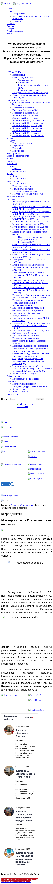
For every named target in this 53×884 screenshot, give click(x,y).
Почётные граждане (22, 186)
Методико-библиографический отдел (30, 92)
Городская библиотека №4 (25, 113)
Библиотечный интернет (24, 384)
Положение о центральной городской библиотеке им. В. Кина (30, 331)
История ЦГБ (18, 75)
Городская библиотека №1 (25, 108)
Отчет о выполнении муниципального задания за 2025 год (31, 255)
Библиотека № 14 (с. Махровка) (27, 128)
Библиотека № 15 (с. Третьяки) (27, 130)
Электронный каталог (17, 391)
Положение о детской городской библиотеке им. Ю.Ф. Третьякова (28, 309)
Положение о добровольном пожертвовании (26, 314)
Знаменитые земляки (22, 189)
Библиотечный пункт (28, 90)
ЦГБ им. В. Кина (15, 72)
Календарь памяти (15, 196)
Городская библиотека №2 (25, 110)
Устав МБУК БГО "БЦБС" (25, 373)
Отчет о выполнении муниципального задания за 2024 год (31, 250)
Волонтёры (17, 18)
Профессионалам (15, 31)
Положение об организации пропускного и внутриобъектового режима (29, 340)
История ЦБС (19, 13)
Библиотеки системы (17, 100)
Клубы (10, 173)
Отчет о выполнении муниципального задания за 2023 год (31, 245)
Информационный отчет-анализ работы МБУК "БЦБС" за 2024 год (31, 212)
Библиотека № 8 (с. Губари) (25, 118)
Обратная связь (14, 376)
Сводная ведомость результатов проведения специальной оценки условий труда (28, 361)
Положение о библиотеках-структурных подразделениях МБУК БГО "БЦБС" (31, 296)
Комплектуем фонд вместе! (25, 379)
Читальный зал (25, 80)
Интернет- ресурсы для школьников (29, 386)
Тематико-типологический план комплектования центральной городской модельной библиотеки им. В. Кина (32, 368)
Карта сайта (12, 394)
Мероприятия (13, 153)
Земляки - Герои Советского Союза (29, 194)
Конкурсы (12, 161)
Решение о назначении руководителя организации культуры (30, 349)
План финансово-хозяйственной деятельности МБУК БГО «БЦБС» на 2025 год (30, 282)
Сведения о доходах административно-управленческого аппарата (31, 354)
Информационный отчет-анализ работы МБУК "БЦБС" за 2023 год (31, 207)
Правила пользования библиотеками (30, 346)
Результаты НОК (26, 242)
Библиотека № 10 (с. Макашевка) (28, 120)
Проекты (11, 166)
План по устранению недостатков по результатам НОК (34, 238)
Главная (10, 8)
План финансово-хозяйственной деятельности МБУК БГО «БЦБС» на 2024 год (30, 275)
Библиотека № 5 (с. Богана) (25, 115)
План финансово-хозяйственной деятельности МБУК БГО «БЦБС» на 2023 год (30, 267)
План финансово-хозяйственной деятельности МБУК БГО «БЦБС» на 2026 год (30, 290)
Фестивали (12, 163)
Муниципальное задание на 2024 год (30, 224)
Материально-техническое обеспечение (31, 16)
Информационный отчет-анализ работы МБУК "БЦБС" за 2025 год (31, 217)
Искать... (5, 399)
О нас (9, 11)
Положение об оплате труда (25, 335)
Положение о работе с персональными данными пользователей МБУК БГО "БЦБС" (31, 325)
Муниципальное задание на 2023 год (30, 222)
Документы (12, 199)
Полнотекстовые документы (26, 191)
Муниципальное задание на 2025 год (30, 227)
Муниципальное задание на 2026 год (30, 229)
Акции (10, 158)
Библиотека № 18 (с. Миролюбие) (28, 135)
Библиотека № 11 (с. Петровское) (28, 123)
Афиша (10, 26)
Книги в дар (18, 151)
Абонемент (23, 82)
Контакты (11, 34)
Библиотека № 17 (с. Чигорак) (26, 133)
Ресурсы (11, 140)
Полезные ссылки (15, 381)
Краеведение (13, 181)
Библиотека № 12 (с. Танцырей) (27, 125)
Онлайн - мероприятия (18, 156)
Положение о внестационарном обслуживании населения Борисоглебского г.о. (27, 302)
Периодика (17, 146)
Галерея (10, 28)
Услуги (10, 138)
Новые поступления (22, 143)
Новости (11, 23)
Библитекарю (18, 389)
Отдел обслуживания (22, 77)
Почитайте (17, 148)
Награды (16, 21)
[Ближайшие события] (1, 869)
